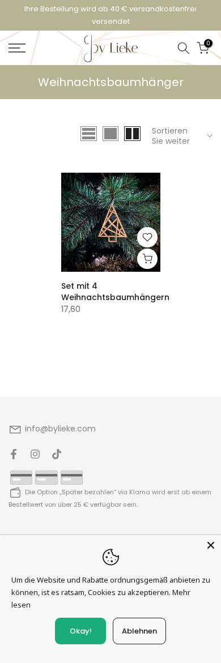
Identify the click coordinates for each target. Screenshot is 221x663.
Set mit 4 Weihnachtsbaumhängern (115, 291)
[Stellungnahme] (110, 15)
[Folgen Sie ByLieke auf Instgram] (35, 454)
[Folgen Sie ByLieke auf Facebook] (13, 454)
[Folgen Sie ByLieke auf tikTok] (57, 454)
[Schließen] (210, 545)
